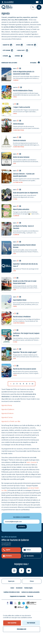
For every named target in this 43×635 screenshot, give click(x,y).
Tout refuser (31, 623)
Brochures (9, 556)
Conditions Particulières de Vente (12, 592)
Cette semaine (6, 50)
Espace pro (11, 581)
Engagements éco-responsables (18, 596)
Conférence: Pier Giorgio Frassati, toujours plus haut (26, 334)
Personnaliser (21, 629)
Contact (28, 550)
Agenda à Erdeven (8, 413)
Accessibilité (8, 2)
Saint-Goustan (31, 462)
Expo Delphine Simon (19, 300)
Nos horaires (30, 556)
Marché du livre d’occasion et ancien (24, 369)
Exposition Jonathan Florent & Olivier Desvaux (24, 246)
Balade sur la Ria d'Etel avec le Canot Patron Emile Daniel (24, 282)
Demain (18, 45)
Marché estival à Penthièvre (22, 316)
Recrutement (19, 588)
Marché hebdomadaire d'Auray (23, 90)
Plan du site (30, 596)
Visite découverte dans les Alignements (25, 192)
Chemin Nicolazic (18, 124)
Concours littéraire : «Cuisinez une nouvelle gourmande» (23, 175)
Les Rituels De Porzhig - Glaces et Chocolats (23, 227)
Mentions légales (28, 588)
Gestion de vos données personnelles (31, 592)
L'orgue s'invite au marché (21, 107)
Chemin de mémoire (19, 140)
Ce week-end (30, 45)
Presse (32, 581)
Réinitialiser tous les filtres (9, 63)
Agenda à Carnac (7, 417)
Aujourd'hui (6, 45)
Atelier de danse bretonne (21, 157)
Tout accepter (12, 623)
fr (36, 2)
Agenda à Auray (7, 405)
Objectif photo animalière (21, 209)
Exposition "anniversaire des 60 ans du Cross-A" (25, 265)
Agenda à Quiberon (8, 409)
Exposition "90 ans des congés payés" (25, 352)
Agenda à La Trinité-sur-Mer (11, 421)
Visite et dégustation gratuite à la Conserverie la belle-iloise (23, 72)
